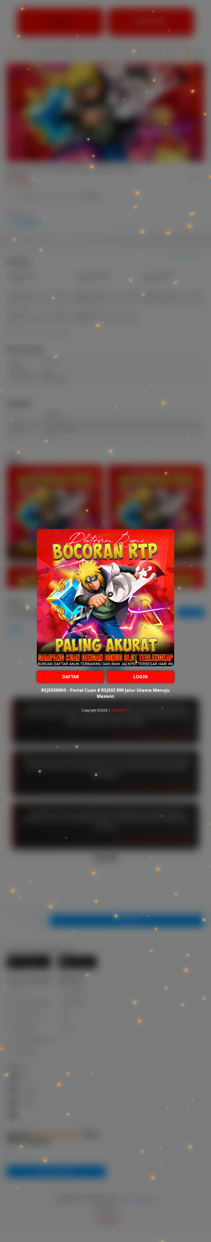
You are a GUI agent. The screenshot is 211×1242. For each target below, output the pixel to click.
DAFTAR (70, 677)
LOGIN (140, 677)
